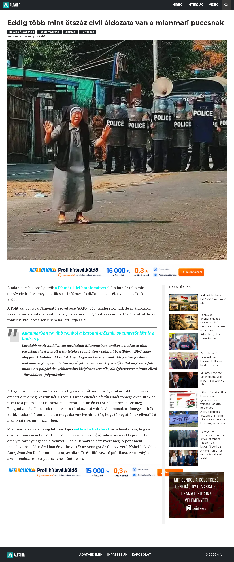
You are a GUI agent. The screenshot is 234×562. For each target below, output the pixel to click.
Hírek (177, 4)
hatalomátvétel (49, 32)
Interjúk (195, 4)
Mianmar (70, 32)
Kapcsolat (141, 554)
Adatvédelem (91, 554)
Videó (214, 4)
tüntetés (87, 32)
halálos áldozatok (21, 32)
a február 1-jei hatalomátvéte (81, 287)
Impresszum (117, 554)
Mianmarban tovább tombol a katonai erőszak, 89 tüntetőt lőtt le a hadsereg (88, 335)
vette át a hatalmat (91, 429)
